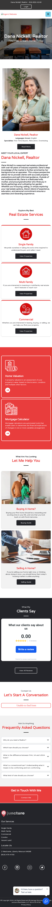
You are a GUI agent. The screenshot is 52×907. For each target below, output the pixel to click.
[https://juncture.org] (26, 814)
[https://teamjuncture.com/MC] (26, 409)
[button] (48, 14)
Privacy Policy (26, 905)
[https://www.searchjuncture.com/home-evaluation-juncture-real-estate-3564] (26, 366)
